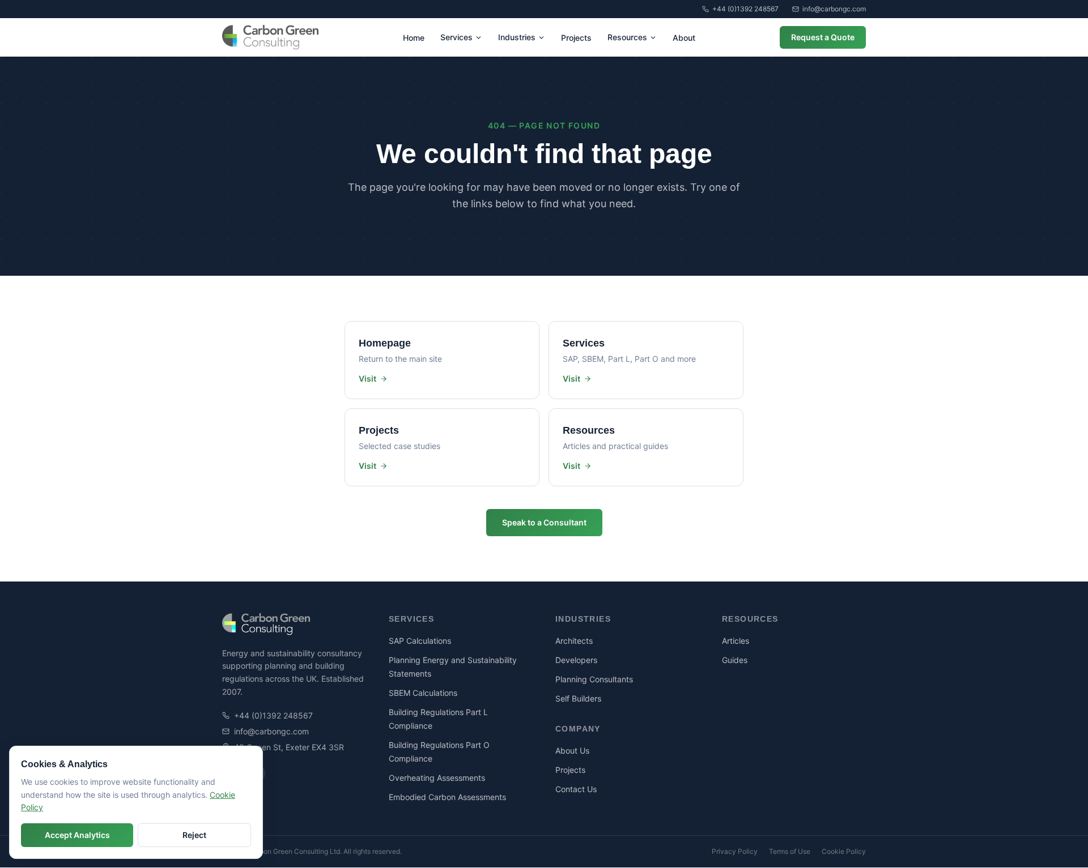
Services (456, 37)
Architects (574, 640)
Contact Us (576, 789)
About (684, 37)
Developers (576, 660)
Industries (517, 37)
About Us (572, 750)
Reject (194, 835)
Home (413, 37)
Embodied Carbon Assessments (447, 797)
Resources (627, 37)
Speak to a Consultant (544, 522)
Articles (735, 640)
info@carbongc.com (834, 9)
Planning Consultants (594, 679)
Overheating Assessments (437, 778)
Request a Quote (823, 37)
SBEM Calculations (423, 693)
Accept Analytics (77, 835)
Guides (734, 660)
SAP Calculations (420, 640)
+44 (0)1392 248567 (745, 9)
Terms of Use (789, 851)
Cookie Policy (844, 851)
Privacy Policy (735, 851)
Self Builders (578, 698)
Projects (576, 37)
